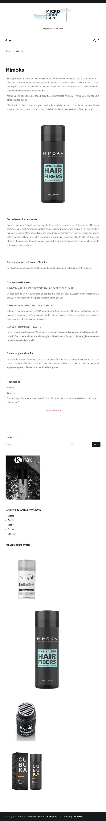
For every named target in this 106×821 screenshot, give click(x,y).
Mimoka (11, 534)
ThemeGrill (49, 816)
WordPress (77, 816)
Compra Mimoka (53, 410)
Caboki (11, 525)
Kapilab (11, 516)
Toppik (10, 520)
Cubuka (11, 529)
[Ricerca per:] (40, 444)
